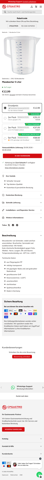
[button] (36, 6)
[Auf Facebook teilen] (13, 225)
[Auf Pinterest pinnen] (17, 225)
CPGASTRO (10, 471)
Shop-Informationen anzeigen (14, 168)
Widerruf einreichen (13, 429)
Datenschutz (14, 475)
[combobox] (22, 12)
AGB (21, 475)
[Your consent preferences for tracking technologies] (40, 476)
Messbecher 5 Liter (14, 32)
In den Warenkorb (22, 156)
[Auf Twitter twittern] (9, 225)
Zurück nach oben (22, 396)
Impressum (5, 475)
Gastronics (5, 79)
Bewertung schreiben (22, 357)
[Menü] (40, 6)
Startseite (4, 32)
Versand (12, 95)
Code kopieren (29, 26)
